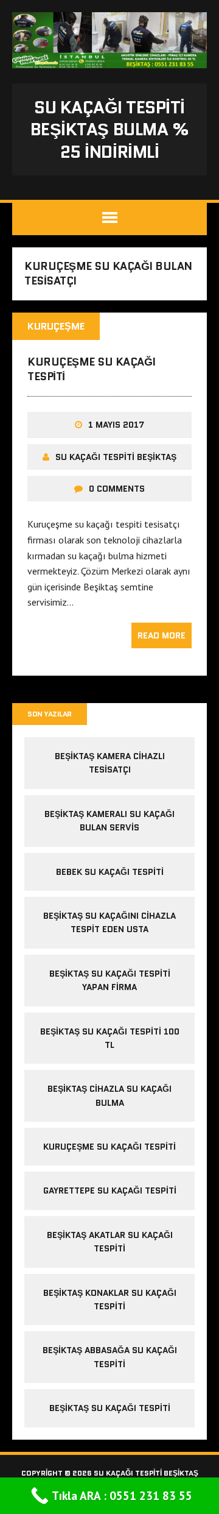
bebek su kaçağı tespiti (110, 872)
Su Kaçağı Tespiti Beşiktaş (115, 457)
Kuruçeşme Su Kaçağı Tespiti (91, 369)
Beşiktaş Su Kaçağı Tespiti (109, 1408)
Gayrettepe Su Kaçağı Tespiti (109, 1190)
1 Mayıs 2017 (116, 425)
